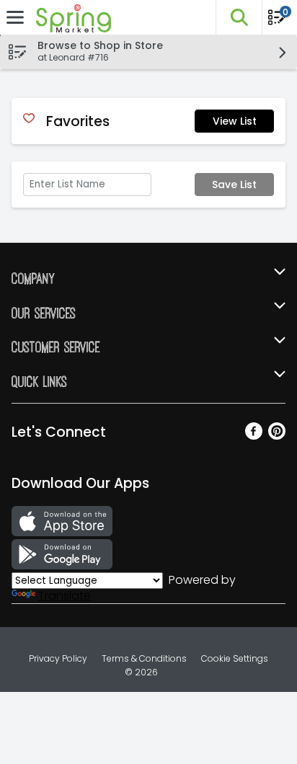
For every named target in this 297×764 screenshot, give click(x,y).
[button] (239, 17)
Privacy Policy (58, 658)
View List (235, 121)
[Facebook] (253, 435)
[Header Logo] (71, 17)
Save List (234, 184)
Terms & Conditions (144, 658)
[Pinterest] (276, 435)
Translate (64, 595)
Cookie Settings (234, 658)
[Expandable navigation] (15, 17)
